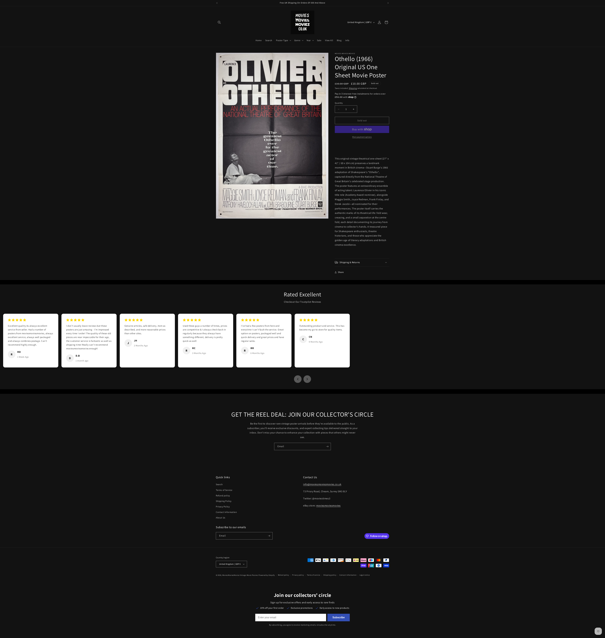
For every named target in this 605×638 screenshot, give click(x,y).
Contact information (347, 575)
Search (219, 484)
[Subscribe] (327, 446)
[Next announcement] (388, 3)
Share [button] (341, 272)
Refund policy (223, 495)
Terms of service (313, 575)
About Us (220, 517)
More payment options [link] (362, 137)
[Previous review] (298, 379)
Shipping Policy (223, 501)
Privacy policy (298, 575)
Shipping (353, 88)
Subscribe (338, 617)
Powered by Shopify (267, 575)
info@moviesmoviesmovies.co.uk (322, 484)
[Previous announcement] (216, 3)
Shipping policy (329, 575)
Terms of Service (224, 490)
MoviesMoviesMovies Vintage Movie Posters (240, 575)
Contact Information (226, 512)
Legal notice (365, 575)
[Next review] (307, 379)
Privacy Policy (223, 506)
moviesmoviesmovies (328, 505)
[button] (219, 22)
